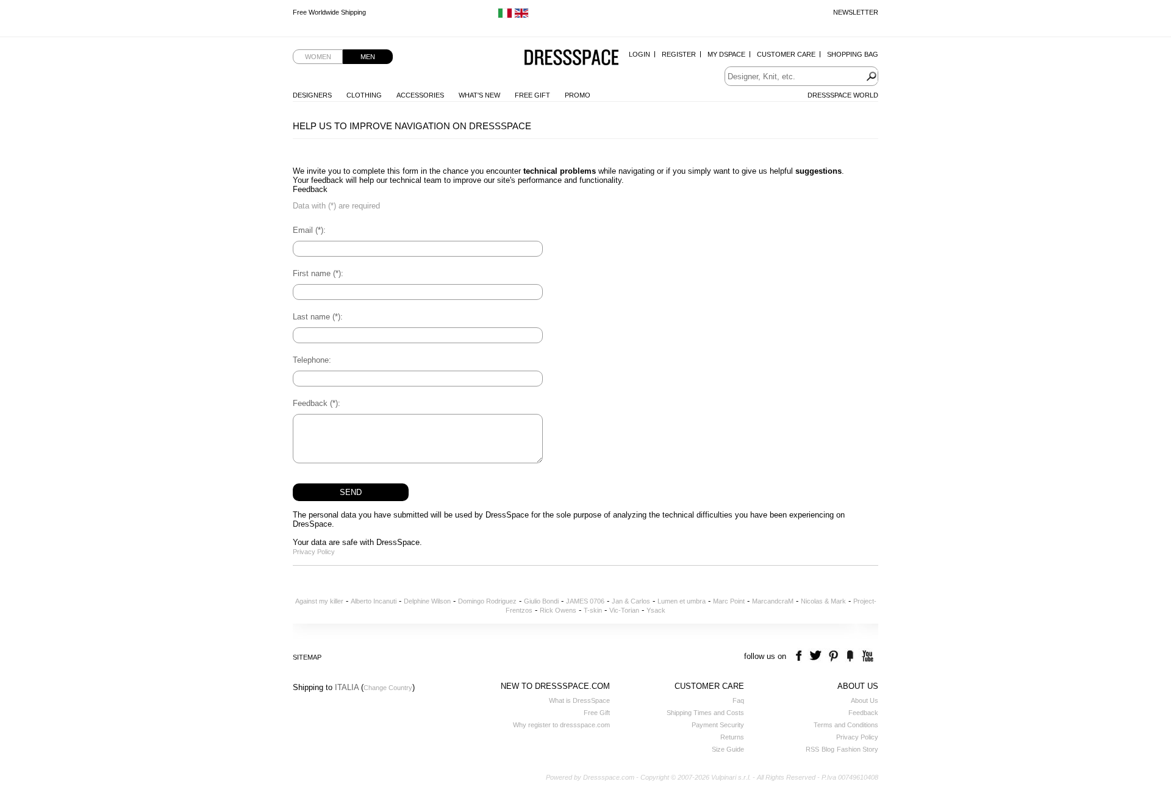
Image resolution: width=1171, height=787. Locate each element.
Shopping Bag (852, 54)
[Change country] (505, 16)
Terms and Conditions (846, 724)
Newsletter (855, 12)
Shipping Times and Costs (705, 712)
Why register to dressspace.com (561, 724)
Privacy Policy (314, 551)
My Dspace (726, 54)
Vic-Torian (624, 610)
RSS (812, 749)
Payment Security (718, 724)
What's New (479, 95)
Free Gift (532, 95)
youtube (866, 656)
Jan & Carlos (631, 601)
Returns (732, 737)
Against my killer (319, 601)
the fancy (850, 656)
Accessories (420, 95)
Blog (828, 749)
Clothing (364, 95)
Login (639, 54)
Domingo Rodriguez (487, 601)
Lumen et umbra (681, 601)
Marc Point (729, 601)
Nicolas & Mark (823, 601)
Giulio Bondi (541, 601)
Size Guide (728, 749)
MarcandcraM (772, 601)
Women (318, 56)
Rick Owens (558, 610)
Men (367, 56)
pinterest (833, 656)
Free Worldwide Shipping (329, 12)
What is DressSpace (579, 700)
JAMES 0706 (585, 601)
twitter (817, 656)
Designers (312, 95)
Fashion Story (857, 749)
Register (679, 54)
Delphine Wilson (427, 601)
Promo (577, 95)
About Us (864, 700)
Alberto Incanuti (373, 601)
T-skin (593, 610)
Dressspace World (843, 95)
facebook (800, 656)
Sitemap (307, 657)
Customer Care (786, 54)
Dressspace (571, 58)
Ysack (655, 610)
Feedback (863, 712)
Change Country (387, 687)
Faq (738, 700)
